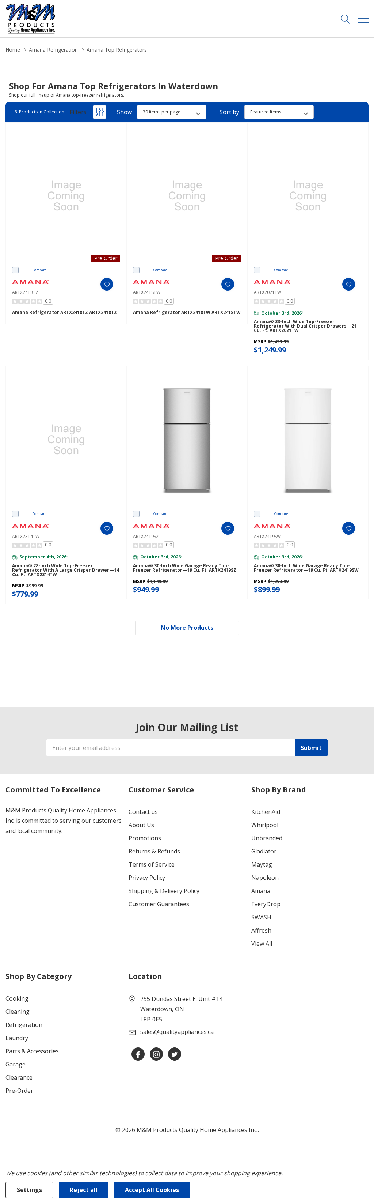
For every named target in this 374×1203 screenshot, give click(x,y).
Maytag (261, 864)
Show (124, 112)
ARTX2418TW (146, 292)
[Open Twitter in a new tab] (174, 1054)
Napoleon (265, 878)
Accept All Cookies (152, 1190)
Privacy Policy (147, 878)
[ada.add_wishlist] (106, 284)
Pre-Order (19, 1091)
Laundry (16, 1038)
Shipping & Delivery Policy (164, 891)
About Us (141, 825)
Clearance (19, 1077)
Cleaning (17, 1012)
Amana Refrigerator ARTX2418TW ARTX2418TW (187, 312)
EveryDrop (265, 904)
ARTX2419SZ (146, 536)
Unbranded (266, 838)
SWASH (261, 917)
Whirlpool (264, 825)
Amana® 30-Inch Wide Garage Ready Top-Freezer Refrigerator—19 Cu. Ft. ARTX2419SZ (184, 568)
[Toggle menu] (363, 18)
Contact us (143, 812)
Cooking (16, 998)
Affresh (261, 930)
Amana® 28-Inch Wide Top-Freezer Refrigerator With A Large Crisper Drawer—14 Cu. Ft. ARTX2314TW (65, 570)
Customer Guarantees (159, 904)
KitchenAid (265, 812)
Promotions (145, 838)
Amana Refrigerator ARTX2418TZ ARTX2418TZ (64, 312)
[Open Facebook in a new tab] (138, 1054)
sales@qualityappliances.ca (177, 1032)
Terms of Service (152, 864)
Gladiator (263, 851)
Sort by (229, 112)
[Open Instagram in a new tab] (156, 1054)
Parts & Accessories (32, 1051)
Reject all (84, 1190)
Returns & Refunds (154, 851)
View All (261, 943)
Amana (260, 891)
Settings (29, 1190)
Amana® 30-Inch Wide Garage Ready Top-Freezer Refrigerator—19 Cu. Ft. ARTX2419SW (306, 568)
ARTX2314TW (25, 536)
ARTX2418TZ (25, 292)
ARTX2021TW (267, 292)
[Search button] (345, 19)
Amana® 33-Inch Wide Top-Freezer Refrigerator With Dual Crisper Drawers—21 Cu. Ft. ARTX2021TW (305, 326)
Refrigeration (23, 1025)
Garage (15, 1064)
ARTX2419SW (267, 536)
